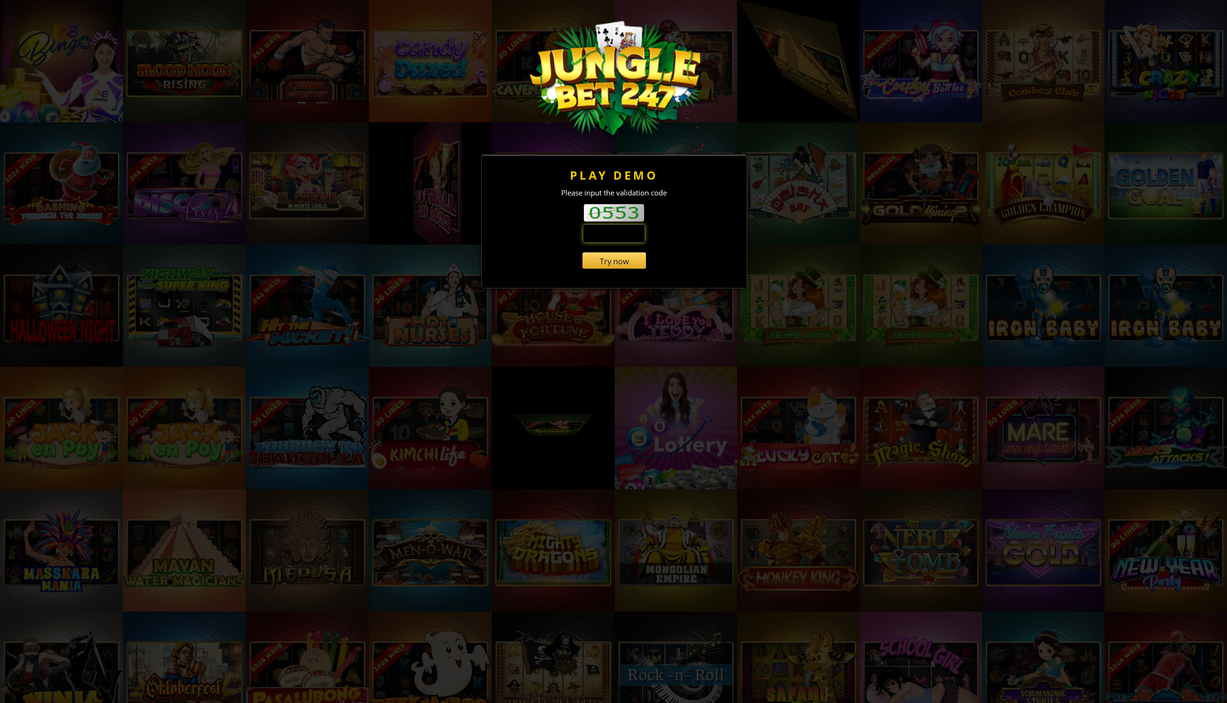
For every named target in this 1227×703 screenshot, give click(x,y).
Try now (614, 261)
